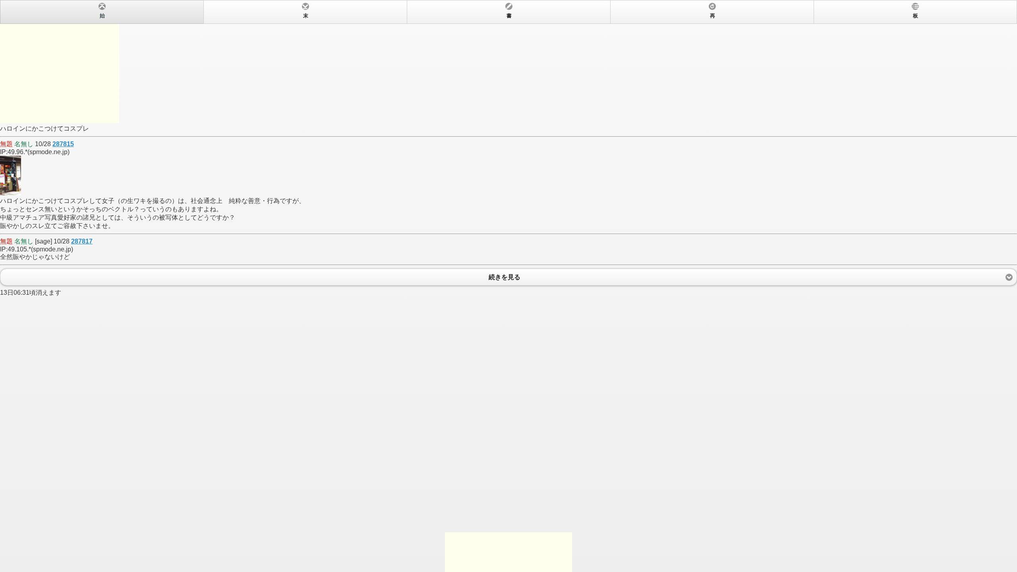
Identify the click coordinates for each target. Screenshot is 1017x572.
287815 (63, 144)
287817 (82, 241)
